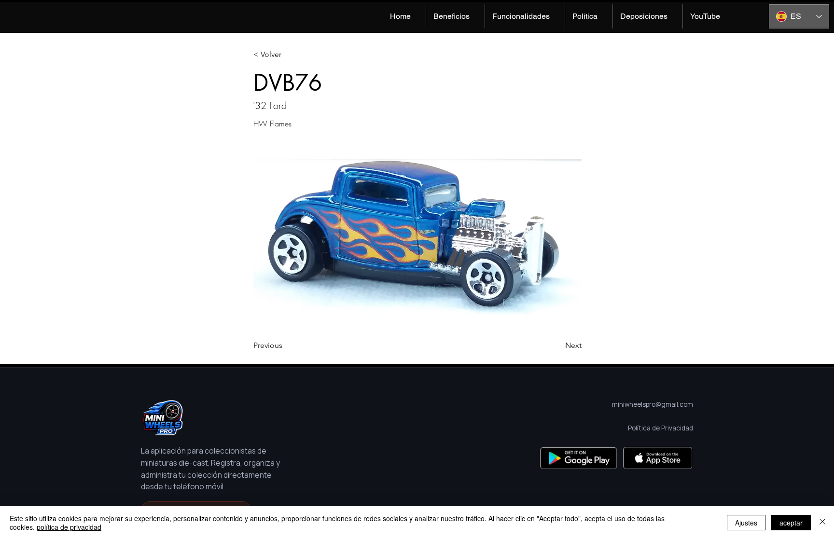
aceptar (791, 522)
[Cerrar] (822, 522)
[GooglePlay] (578, 457)
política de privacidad (69, 527)
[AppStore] (658, 458)
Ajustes (746, 522)
